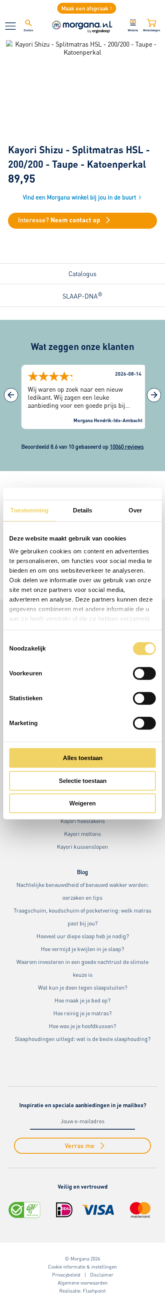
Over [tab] (135, 510)
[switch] (144, 673)
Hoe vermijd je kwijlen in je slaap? (82, 948)
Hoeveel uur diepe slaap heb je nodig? (82, 936)
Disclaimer (101, 1275)
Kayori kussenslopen (82, 846)
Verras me (80, 1145)
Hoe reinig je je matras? (82, 1013)
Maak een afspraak (85, 8)
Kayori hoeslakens (82, 820)
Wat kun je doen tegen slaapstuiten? (82, 987)
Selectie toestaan (83, 780)
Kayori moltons (82, 833)
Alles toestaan (83, 757)
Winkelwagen (151, 30)
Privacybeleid (66, 1275)
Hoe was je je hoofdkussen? (82, 1025)
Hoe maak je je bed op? (82, 1000)
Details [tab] (83, 510)
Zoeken (28, 30)
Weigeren (82, 803)
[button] (154, 395)
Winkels (133, 30)
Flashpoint (94, 1291)
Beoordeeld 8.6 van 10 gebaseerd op (82, 446)
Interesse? (59, 220)
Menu (10, 26)
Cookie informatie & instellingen (82, 1267)
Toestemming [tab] (29, 510)
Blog (82, 871)
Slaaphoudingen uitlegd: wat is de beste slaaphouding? (83, 1038)
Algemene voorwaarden (83, 1283)
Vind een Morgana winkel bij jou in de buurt (79, 197)
